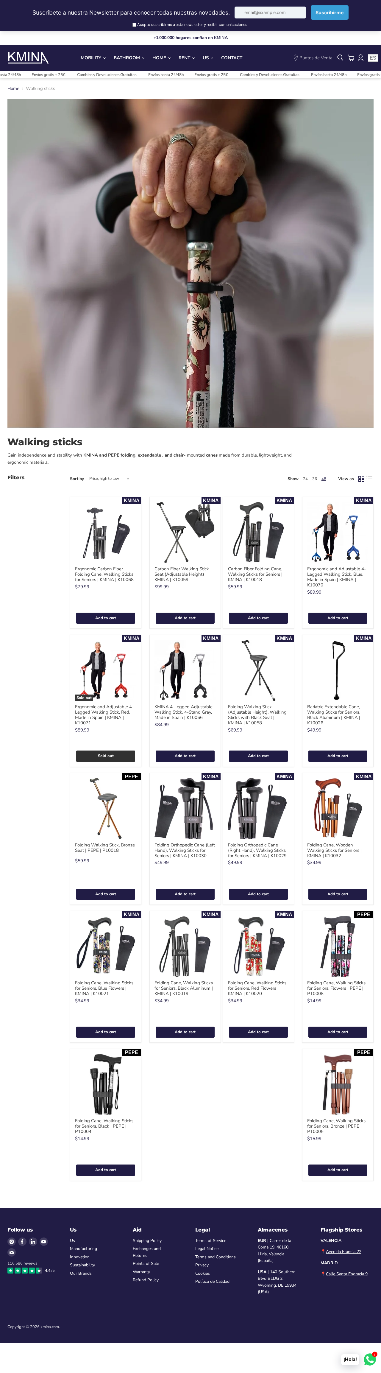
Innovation (80, 1257)
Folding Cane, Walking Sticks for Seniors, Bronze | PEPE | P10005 (336, 1126)
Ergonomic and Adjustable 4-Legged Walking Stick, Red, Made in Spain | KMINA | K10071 (104, 715)
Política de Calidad (212, 1281)
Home (159, 58)
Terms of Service (210, 1240)
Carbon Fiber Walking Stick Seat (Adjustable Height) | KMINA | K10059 (181, 574)
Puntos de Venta (315, 58)
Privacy (202, 1265)
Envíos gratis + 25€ (178, 74)
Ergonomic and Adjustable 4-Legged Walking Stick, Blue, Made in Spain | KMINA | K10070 (336, 577)
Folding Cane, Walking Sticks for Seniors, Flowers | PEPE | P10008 (336, 988)
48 (323, 479)
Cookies (202, 1273)
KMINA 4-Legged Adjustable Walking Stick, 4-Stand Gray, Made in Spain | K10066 (183, 712)
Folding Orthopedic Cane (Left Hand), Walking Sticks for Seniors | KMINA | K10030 (184, 850)
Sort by (77, 479)
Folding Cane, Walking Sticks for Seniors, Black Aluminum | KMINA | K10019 (183, 988)
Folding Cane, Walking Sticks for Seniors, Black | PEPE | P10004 (104, 1126)
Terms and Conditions (215, 1257)
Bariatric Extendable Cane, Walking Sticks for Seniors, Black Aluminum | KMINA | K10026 (333, 715)
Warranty (141, 1272)
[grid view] (361, 479)
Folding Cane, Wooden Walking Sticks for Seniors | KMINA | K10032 (334, 850)
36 (314, 479)
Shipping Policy (147, 1240)
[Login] (360, 57)
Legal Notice (206, 1248)
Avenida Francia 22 (343, 1251)
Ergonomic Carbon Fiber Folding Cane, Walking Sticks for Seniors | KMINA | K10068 (104, 574)
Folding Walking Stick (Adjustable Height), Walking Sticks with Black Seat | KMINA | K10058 (257, 715)
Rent (185, 58)
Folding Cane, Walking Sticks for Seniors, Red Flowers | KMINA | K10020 (257, 988)
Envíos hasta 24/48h (132, 74)
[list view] (370, 479)
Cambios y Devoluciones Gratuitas (73, 74)
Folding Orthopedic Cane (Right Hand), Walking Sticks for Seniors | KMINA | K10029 (257, 850)
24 (305, 479)
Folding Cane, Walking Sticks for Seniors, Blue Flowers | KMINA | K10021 (104, 988)
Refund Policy (146, 1280)
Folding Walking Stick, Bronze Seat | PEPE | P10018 (105, 847)
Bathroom (127, 58)
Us (206, 58)
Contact (231, 58)
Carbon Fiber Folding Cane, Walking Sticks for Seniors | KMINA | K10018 (255, 574)
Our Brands (81, 1273)
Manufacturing (83, 1248)
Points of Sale (146, 1263)
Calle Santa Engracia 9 (347, 1274)
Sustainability (82, 1265)
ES (373, 57)
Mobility (91, 58)
